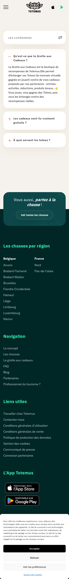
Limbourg (9, 307)
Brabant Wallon (13, 277)
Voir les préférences (34, 567)
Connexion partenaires (18, 455)
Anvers (8, 265)
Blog (6, 372)
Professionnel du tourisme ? (21, 384)
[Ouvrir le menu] (5, 7)
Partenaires (11, 378)
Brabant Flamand (14, 271)
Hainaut (8, 295)
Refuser (34, 557)
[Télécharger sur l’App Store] (53, 7)
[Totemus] (34, 7)
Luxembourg (11, 313)
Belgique (9, 258)
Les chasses (11, 354)
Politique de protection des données (27, 437)
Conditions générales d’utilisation (25, 425)
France (39, 258)
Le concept (10, 348)
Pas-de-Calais (43, 271)
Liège (7, 301)
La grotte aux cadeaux (18, 360)
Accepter (34, 548)
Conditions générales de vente (23, 431)
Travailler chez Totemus (19, 413)
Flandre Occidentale (16, 289)
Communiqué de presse (19, 449)
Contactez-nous (13, 419)
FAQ (6, 366)
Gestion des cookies (33, 574)
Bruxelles (9, 283)
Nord (37, 265)
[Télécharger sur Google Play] (62, 7)
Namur (8, 319)
